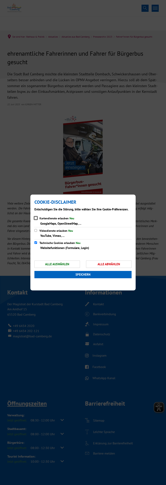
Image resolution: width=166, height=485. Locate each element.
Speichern (83, 274)
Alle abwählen (109, 264)
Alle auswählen (57, 264)
